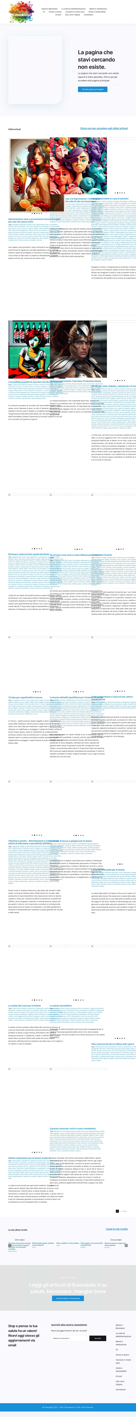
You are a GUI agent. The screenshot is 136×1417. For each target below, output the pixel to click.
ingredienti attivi (42, 563)
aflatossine (22, 224)
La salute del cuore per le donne (24, 1005)
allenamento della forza (38, 1161)
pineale (63, 578)
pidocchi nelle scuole (15, 574)
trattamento (12, 586)
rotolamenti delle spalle (106, 1056)
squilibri (88, 582)
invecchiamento (126, 406)
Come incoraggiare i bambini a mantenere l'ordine (113, 209)
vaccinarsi (61, 727)
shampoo (46, 580)
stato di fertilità (76, 1022)
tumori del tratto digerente (29, 238)
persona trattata (22, 570)
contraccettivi (12, 1164)
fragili (29, 706)
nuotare (42, 1016)
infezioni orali (54, 847)
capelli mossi (34, 702)
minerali (113, 571)
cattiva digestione (101, 702)
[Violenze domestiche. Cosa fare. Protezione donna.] (78, 349)
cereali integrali (47, 854)
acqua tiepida (39, 700)
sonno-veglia (68, 582)
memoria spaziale (125, 412)
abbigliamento (16, 557)
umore (79, 584)
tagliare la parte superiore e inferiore (103, 581)
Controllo (66, 386)
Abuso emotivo (66, 384)
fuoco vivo (11, 563)
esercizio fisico (123, 400)
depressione (18, 858)
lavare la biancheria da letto (35, 567)
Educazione (73, 386)
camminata (31, 1163)
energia (85, 568)
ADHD (14, 848)
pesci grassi (43, 871)
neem (25, 568)
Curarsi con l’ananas (101, 555)
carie (55, 843)
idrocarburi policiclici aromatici (22, 232)
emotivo (79, 568)
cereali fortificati (36, 854)
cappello (41, 702)
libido (101, 1143)
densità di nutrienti (104, 398)
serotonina (128, 577)
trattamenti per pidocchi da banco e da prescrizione (40, 584)
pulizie (27, 1172)
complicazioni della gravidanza (88, 843)
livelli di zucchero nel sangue (59, 574)
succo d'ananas (114, 579)
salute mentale (33, 1174)
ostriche (31, 871)
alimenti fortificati (22, 848)
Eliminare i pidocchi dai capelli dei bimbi (28, 554)
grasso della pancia (69, 1143)
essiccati (128, 565)
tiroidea (73, 584)
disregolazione (54, 568)
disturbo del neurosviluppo (17, 862)
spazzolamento (55, 853)
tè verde (17, 238)
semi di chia (21, 877)
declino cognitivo (32, 856)
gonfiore (120, 704)
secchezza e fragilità (22, 712)
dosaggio (29, 862)
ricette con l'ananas (106, 575)
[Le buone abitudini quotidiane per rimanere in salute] (78, 665)
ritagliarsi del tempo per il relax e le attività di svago (66, 721)
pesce (37, 871)
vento (36, 714)
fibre (9, 230)
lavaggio (14, 708)
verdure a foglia (13, 881)
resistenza (11, 578)
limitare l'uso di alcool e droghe (83, 216)
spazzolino (63, 853)
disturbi (20, 860)
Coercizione (58, 386)
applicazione (34, 557)
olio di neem (12, 570)
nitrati (39, 234)
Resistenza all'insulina (27, 394)
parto (58, 578)
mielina (37, 869)
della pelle (119, 563)
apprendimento (94, 1131)
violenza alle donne (69, 391)
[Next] (126, 1245)
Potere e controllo (79, 387)
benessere (76, 562)
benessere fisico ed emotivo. (80, 1008)
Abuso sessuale (77, 384)
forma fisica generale (118, 1050)
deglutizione (61, 845)
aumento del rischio (24, 852)
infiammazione (96, 406)
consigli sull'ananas (111, 561)
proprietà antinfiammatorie (122, 420)
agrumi (29, 224)
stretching (131, 1058)
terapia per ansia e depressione (60, 221)
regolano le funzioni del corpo (79, 580)
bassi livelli (40, 852)
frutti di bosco (42, 230)
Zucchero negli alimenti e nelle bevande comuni (30, 398)
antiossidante (12, 852)
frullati (133, 402)
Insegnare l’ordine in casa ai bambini (109, 198)
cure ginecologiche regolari (84, 1012)
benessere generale (111, 872)
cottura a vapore (27, 228)
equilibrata (32, 1166)
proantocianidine (130, 418)
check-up (75, 843)
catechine (37, 226)
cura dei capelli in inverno (22, 704)
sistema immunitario (103, 424)
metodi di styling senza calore (44, 708)
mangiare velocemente (116, 706)
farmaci (27, 864)
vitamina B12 (23, 881)
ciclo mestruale (73, 566)
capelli (38, 559)
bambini (10, 559)
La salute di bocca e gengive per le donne (71, 841)
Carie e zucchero (35, 386)
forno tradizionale (22, 230)
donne (74, 568)
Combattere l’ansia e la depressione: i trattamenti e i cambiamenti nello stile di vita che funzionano (76, 200)
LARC (68, 1016)
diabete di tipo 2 (94, 1135)
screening (53, 1022)
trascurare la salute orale (76, 853)
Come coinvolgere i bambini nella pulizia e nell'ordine (108, 205)
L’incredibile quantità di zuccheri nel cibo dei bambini (35, 382)
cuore (93, 396)
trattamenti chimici (17, 584)
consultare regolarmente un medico (81, 706)
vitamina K (123, 428)
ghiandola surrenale (87, 570)
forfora (24, 706)
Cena (34, 1249)
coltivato (123, 559)
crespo (10, 704)
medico (21, 234)
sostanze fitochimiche (118, 424)
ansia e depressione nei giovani (87, 208)
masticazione (54, 849)
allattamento (85, 560)
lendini (47, 567)
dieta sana (43, 1010)
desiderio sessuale (82, 1135)
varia (40, 238)
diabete (36, 228)
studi (45, 582)
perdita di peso (67, 1147)
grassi (10, 232)
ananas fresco (111, 557)
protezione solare (124, 882)
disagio (101, 704)
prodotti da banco (31, 576)
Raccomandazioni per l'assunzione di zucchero (31, 392)
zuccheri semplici (29, 240)
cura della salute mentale (80, 212)
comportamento (13, 856)
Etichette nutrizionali (43, 388)
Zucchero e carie (33, 396)
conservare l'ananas (97, 561)
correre (26, 1164)
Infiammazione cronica (21, 390)
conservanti (12, 228)
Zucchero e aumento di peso (17, 396)
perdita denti (70, 849)
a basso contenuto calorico (104, 389)
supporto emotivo (78, 219)
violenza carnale (81, 391)
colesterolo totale (122, 394)
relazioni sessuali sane (77, 1020)
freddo (34, 706)
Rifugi (56, 389)
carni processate (19, 226)
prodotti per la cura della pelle (108, 882)
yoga (9, 1178)
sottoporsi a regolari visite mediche (61, 725)
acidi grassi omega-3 (18, 846)
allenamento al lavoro (116, 1047)
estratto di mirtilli (96, 402)
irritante (22, 565)
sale (40, 236)
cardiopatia (39, 1008)
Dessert (10, 1247)
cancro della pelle (124, 872)
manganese (117, 410)
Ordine (101, 230)
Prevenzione (19, 1018)
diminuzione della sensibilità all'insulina (66, 1137)
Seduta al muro (120, 1056)
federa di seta (16, 706)
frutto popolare (117, 567)
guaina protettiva (28, 866)
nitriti (43, 234)
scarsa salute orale (76, 723)
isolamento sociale (69, 714)
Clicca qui (108, 77)
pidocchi (17, 572)
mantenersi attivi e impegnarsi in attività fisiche (65, 717)
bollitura (11, 226)
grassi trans (43, 1012)
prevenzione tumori (20, 236)
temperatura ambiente (123, 581)
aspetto (101, 872)
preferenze (37, 574)
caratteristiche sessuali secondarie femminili (64, 564)
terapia (33, 1176)
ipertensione (23, 1014)
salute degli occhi (129, 575)
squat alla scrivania (121, 1058)
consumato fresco (124, 561)
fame (111, 704)
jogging (30, 1014)
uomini (84, 584)
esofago (106, 704)
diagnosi (110, 878)
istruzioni (29, 565)
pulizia (88, 849)
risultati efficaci (37, 580)
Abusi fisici (57, 384)
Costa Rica (103, 563)
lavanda (22, 567)
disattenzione (12, 860)
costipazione (125, 702)
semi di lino (29, 877)
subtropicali (100, 579)
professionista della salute (104, 420)
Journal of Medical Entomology (43, 565)
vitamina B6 (130, 583)
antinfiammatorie (96, 393)
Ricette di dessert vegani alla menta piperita (18, 1244)
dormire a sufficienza (63, 710)
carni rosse (29, 226)
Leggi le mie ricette (117, 1229)
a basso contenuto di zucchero (106, 391)
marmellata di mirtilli (97, 412)
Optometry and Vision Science (117, 414)
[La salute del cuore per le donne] (36, 973)
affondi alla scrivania (101, 1047)
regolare (28, 710)
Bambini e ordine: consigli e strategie (107, 201)
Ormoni (74, 576)
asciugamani (43, 557)
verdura (41, 1020)
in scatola (101, 569)
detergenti (103, 878)
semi (15, 877)
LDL (116, 408)
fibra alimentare (118, 402)
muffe (34, 234)
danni (32, 704)
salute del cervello (41, 875)
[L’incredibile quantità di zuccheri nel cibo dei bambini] (36, 349)
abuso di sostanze (59, 700)
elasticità (122, 878)
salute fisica (24, 1174)
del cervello (111, 563)
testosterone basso (68, 1151)
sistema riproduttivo (63, 1022)
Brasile (107, 559)
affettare (98, 557)
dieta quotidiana (100, 565)
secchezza (11, 712)
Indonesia (112, 569)
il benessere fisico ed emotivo (66, 572)
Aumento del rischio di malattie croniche (25, 384)
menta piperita (13, 568)
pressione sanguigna (117, 418)
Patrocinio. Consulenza (65, 387)
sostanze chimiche (79, 582)
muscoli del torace (128, 1052)
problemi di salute (86, 1147)
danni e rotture (40, 704)
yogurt (129, 428)
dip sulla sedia (119, 1049)
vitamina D (39, 881)
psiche (27, 875)
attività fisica (68, 562)
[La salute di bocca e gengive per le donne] (78, 809)
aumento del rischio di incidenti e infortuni (70, 702)
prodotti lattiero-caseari (24, 873)
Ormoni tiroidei (82, 576)
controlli (20, 1164)
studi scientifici (104, 426)
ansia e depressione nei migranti (78, 210)
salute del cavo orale (41, 1172)
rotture (41, 710)
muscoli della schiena (118, 1054)
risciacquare (27, 580)
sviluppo (52, 584)
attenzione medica (64, 1008)
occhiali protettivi (101, 414)
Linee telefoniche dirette (86, 386)
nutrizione (24, 871)
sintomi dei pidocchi (14, 582)
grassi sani (18, 866)
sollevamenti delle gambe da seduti (102, 1058)
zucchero (39, 240)
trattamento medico (97, 886)
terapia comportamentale (31, 879)
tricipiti (98, 1060)
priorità (26, 1018)
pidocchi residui (28, 574)
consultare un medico (98, 874)
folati (13, 230)
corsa (31, 1164)
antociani (115, 393)
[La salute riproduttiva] (78, 973)
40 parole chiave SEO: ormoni (63, 560)
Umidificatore (29, 714)
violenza (59, 391)
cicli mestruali (61, 1010)
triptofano (111, 583)
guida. (125, 704)
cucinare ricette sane (23, 1010)
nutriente (120, 571)
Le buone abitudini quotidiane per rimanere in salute (76, 697)
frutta (35, 230)
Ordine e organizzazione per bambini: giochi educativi (114, 240)
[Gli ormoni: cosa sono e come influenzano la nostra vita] (78, 522)
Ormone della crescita (64, 576)
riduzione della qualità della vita (60, 851)
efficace (32, 561)
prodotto (40, 576)
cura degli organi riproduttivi (65, 1012)
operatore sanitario (56, 1018)
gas (115, 704)
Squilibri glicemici (40, 394)
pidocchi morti (25, 572)
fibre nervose (38, 864)
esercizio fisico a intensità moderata (78, 1139)
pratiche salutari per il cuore (100, 418)
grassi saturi (35, 1012)
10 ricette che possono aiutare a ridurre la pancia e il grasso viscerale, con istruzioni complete (67, 1246)
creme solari (101, 876)
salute (61, 389)
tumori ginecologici (88, 1022)
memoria (116, 412)
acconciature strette (18, 700)
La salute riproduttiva (61, 1005)
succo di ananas (125, 579)
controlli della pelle (112, 874)
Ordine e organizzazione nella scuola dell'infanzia (120, 230)
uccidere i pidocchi (35, 588)
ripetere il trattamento (15, 580)
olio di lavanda (41, 568)
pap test (65, 1018)
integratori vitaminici (14, 867)
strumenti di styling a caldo (38, 712)
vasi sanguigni (127, 426)
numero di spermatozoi (90, 1145)
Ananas (104, 557)
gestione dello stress (82, 1141)
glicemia (122, 404)
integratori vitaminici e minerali (32, 867)
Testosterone (66, 584)
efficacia (38, 561)
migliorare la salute (104, 571)
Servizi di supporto (70, 389)
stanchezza (18, 879)
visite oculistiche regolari (99, 428)
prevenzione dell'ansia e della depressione (70, 218)
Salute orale (75, 851)
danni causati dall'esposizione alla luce (119, 396)
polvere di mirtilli (111, 416)
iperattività (46, 867)
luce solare (19, 869)
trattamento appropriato (24, 586)
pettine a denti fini (34, 570)
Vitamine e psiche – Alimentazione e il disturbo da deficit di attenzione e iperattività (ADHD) (33, 842)
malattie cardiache (124, 408)
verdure (44, 1176)
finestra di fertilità (64, 1014)
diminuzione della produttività (70, 708)
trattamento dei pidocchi (41, 586)
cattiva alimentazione (64, 843)
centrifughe (45, 226)
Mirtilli (133, 412)
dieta (118, 398)
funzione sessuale (68, 1141)
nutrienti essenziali (14, 871)
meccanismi (108, 412)
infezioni (105, 880)
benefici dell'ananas (97, 559)
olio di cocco (32, 568)
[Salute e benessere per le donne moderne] (36, 1092)
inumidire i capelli (14, 565)
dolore (133, 1049)
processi (83, 578)
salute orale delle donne (87, 851)
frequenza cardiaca (56, 570)
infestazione (32, 563)
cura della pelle (111, 876)
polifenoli (102, 416)
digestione (110, 565)
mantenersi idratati (87, 717)
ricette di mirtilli (102, 422)
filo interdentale (87, 845)
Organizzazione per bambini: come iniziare (117, 248)
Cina (118, 559)
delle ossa (126, 563)
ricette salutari (44, 1018)
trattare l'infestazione (21, 588)
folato (45, 864)
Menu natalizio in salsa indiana (116, 1243)
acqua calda (26, 557)
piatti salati (94, 416)
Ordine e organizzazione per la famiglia (107, 244)
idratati (39, 706)
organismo (53, 576)
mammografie (75, 1016)
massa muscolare (74, 574)
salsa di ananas (118, 575)
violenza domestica (61, 393)
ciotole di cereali (102, 394)
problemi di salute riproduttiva (59, 1020)
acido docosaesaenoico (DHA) (36, 846)
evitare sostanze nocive (78, 710)
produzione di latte (56, 580)
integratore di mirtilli (113, 406)
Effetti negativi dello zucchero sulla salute (22, 388)
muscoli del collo (115, 1052)
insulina (78, 572)
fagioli (22, 864)
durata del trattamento (40, 862)
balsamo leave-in (18, 702)
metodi (21, 568)
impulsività (38, 866)
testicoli (58, 584)
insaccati (36, 232)
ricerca (93, 422)
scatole (121, 577)
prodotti (114, 573)
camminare (31, 1008)
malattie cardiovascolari (79, 847)
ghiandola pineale (74, 570)
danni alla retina (101, 396)
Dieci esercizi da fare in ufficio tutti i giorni (112, 1044)
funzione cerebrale (129, 567)
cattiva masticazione (114, 702)
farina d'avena (107, 402)
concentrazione (83, 566)
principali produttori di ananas (101, 573)
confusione (23, 856)
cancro (133, 393)
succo (106, 579)
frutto (98, 567)
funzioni (65, 570)
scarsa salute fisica (63, 723)
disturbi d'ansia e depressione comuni (67, 214)
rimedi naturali (41, 578)
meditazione (41, 1168)
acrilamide (15, 224)
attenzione (59, 562)
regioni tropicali (122, 573)
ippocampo (95, 1143)
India (106, 569)
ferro (31, 864)
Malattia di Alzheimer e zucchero (39, 390)
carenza (10, 854)
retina (133, 420)
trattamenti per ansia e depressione (82, 221)
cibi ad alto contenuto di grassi (86, 1133)
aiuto (84, 384)
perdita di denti (80, 849)
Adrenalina (77, 560)
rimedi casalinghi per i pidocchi (26, 578)
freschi (30, 230)
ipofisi (84, 572)
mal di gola (129, 569)
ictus (89, 1143)
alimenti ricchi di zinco (37, 850)
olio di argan (12, 710)
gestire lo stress (59, 712)
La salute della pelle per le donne (108, 869)
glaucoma (116, 404)
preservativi (73, 1018)
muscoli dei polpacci (102, 1052)
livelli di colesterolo (40, 1014)
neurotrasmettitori (46, 869)
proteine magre (20, 875)
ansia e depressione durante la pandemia (84, 204)
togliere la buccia (101, 583)
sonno (93, 579)
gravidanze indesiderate (79, 1014)
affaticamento (70, 700)
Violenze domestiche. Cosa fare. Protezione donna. (76, 381)
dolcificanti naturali (101, 400)
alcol (33, 224)
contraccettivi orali (72, 1010)
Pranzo (38, 1249)
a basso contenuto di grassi (122, 389)
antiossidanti (107, 393)
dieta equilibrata (44, 228)
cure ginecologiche (40, 1164)
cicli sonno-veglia (61, 566)
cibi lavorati (100, 1133)
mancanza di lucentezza (25, 708)
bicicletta (24, 1008)
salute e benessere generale (117, 884)
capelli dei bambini (47, 559)
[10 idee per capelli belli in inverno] (36, 656)
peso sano (127, 706)
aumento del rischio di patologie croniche (82, 704)
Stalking (79, 389)
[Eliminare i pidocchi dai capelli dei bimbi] (36, 522)
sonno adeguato (66, 219)
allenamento (26, 1161)
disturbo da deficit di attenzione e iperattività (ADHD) (41, 860)
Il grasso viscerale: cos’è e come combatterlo (73, 1128)
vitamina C (115, 428)
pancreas (53, 578)
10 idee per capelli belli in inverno (25, 697)
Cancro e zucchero (23, 386)
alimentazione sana (42, 224)
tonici (129, 884)
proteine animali (33, 236)
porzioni (11, 236)
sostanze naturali (37, 582)
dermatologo (95, 878)
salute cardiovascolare (119, 422)
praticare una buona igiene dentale (70, 719)
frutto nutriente (106, 567)
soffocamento (26, 582)
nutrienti (126, 571)
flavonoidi (127, 402)
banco (16, 559)
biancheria (22, 559)
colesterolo (112, 394)
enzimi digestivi (119, 565)
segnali (10, 877)
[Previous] (9, 1245)
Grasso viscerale (81, 1143)
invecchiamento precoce (117, 880)
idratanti (99, 880)
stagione (11, 238)
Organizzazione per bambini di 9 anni (103, 246)
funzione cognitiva (106, 404)
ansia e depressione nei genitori (65, 208)
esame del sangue (19, 1012)
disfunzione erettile (86, 1137)
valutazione (95, 710)
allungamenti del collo (98, 1049)
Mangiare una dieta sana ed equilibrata (73, 715)
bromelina (113, 559)
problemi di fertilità (29, 1170)
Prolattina (66, 580)
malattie (57, 715)
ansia (68, 204)
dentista (68, 845)
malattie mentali (29, 869)
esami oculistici (113, 400)
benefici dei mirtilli (124, 393)
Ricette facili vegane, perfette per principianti (91, 1244)
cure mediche (35, 1010)
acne (96, 872)
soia (43, 236)
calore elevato (30, 559)
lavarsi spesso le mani (83, 714)
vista (109, 428)
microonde (28, 234)
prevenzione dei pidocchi (16, 576)
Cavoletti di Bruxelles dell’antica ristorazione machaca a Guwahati (40, 1245)
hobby (70, 216)
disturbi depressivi (61, 216)
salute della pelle (101, 577)
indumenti (24, 563)
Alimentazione (16, 1161)
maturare (94, 571)
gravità (18, 563)
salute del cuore (19, 1020)
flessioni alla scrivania (104, 1050)
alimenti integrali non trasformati (39, 848)
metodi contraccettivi (87, 1016)
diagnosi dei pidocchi (22, 561)
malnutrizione (103, 706)
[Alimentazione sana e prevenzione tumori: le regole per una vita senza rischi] (36, 173)
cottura (19, 228)
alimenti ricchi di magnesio (20, 850)
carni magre (18, 854)
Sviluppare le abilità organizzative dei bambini (106, 256)
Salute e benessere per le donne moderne (29, 1158)
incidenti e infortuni (72, 712)
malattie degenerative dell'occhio (102, 410)
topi (121, 426)
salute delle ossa (113, 577)
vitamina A (122, 583)
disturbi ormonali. (65, 568)
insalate (103, 406)
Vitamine (21, 240)
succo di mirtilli (114, 426)
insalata (42, 232)
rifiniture (35, 710)
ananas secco (121, 557)
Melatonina (84, 574)
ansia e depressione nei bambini (77, 206)
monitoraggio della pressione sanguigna (27, 1016)
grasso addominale (96, 1141)
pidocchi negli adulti (37, 572)
